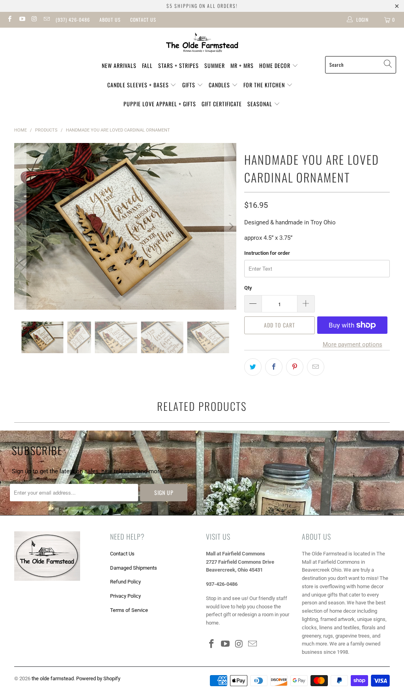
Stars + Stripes (178, 65)
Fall (147, 65)
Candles (220, 85)
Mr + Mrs (242, 65)
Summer (214, 65)
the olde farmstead (53, 678)
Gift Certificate (222, 104)
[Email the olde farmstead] (46, 20)
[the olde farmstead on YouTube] (21, 20)
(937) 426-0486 (73, 19)
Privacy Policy (125, 596)
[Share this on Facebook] (273, 367)
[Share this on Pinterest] (294, 367)
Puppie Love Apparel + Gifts (159, 104)
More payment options (352, 344)
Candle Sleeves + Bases (138, 85)
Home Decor (275, 65)
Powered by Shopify (98, 678)
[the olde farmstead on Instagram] (34, 20)
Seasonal (260, 104)
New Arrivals (119, 65)
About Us (110, 19)
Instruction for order (267, 253)
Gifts (189, 85)
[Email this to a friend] (315, 367)
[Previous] (20, 226)
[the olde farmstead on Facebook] (9, 20)
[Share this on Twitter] (253, 367)
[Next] (230, 226)
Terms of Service (129, 610)
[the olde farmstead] (202, 44)
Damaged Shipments (133, 568)
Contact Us (143, 19)
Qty (248, 288)
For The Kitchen (264, 85)
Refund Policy (125, 582)
